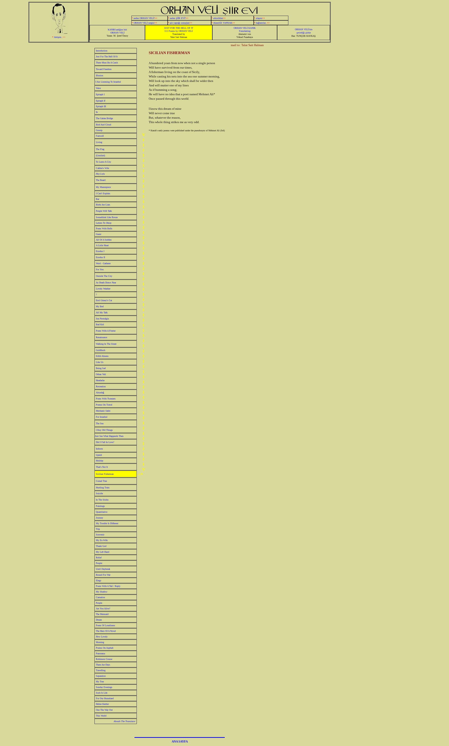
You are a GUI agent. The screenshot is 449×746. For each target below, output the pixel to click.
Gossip (99, 130)
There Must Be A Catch (107, 62)
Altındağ (100, 392)
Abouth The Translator (124, 721)
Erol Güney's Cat (104, 300)
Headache (100, 380)
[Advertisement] (378, 102)
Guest (110, 234)
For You (100, 269)
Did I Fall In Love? (105, 442)
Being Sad (101, 368)
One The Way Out (104, 710)
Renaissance (101, 337)
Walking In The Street (106, 344)
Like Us (99, 362)
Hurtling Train (102, 487)
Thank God (101, 546)
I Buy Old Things (104, 430)
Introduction (101, 50)
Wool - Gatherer (103, 263)
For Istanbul (101, 417)
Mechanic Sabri (103, 411)
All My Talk (102, 312)
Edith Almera (102, 356)
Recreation (101, 386)
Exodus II (100, 257)
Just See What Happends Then (109, 436)
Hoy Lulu (100, 173)
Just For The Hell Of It (107, 56)
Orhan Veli (101, 374)
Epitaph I (100, 94)
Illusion (99, 75)
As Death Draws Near (106, 282)
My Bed (100, 306)
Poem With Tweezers (106, 398)
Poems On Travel (104, 404)
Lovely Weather (103, 288)
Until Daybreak (103, 569)
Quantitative (101, 512)
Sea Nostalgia (102, 318)
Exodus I (100, 251)
